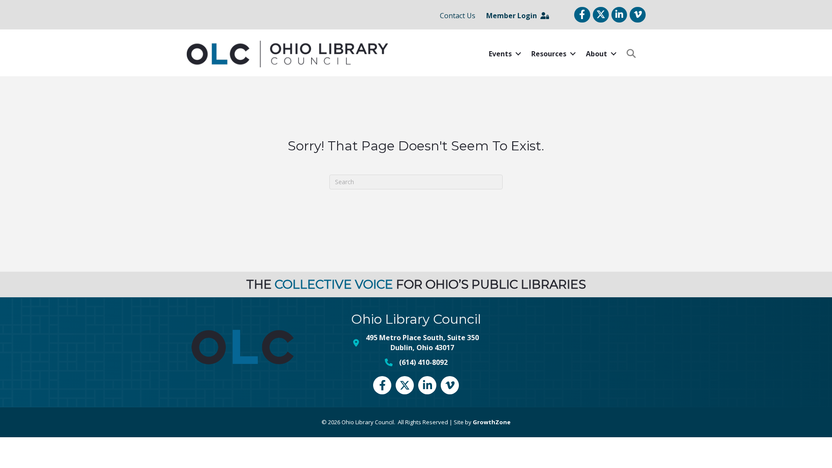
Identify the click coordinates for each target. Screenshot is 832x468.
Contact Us (457, 15)
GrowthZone (491, 422)
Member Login (513, 15)
